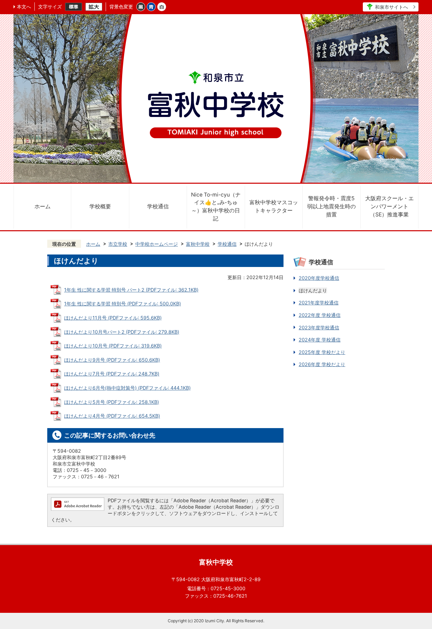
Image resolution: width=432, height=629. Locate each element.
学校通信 (158, 206)
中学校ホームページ (156, 244)
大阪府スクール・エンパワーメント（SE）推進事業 (389, 206)
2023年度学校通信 (319, 327)
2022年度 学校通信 (320, 315)
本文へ (24, 6)
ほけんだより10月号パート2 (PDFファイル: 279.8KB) (121, 332)
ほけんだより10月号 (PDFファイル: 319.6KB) (113, 346)
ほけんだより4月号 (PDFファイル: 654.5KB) (112, 416)
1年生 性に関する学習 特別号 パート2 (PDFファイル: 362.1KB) (131, 290)
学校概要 (100, 206)
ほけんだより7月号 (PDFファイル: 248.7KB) (111, 374)
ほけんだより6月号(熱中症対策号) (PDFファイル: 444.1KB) (127, 388)
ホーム (42, 206)
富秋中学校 (198, 244)
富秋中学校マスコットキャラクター (273, 206)
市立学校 (117, 244)
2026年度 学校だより (322, 364)
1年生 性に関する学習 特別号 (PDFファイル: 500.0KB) (122, 303)
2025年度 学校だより (322, 352)
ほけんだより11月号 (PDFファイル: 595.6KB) (113, 318)
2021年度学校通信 (319, 302)
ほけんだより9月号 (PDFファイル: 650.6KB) (112, 360)
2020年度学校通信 (319, 278)
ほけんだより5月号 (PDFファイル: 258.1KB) (111, 402)
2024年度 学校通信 (320, 339)
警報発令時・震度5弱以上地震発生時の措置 (331, 206)
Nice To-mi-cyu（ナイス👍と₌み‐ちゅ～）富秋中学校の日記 (216, 206)
